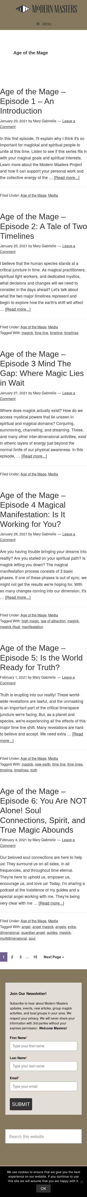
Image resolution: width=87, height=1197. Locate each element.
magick (27, 332)
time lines (75, 764)
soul (32, 938)
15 (36, 956)
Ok (43, 1188)
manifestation (32, 626)
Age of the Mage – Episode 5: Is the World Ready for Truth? (41, 657)
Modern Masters (46, 9)
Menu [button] (47, 24)
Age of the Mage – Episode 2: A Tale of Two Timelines (43, 226)
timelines (71, 332)
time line (41, 332)
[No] (81, 1182)
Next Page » (54, 958)
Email (14, 1078)
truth (33, 770)
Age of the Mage (33, 195)
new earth (42, 764)
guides (52, 932)
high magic (30, 620)
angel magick (43, 926)
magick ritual (10, 626)
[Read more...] (66, 177)
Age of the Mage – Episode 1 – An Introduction (33, 101)
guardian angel (33, 932)
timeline (56, 332)
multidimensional (13, 938)
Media (53, 195)
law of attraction (53, 620)
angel (26, 926)
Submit (21, 1104)
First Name (18, 1037)
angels (60, 926)
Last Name (18, 1058)
